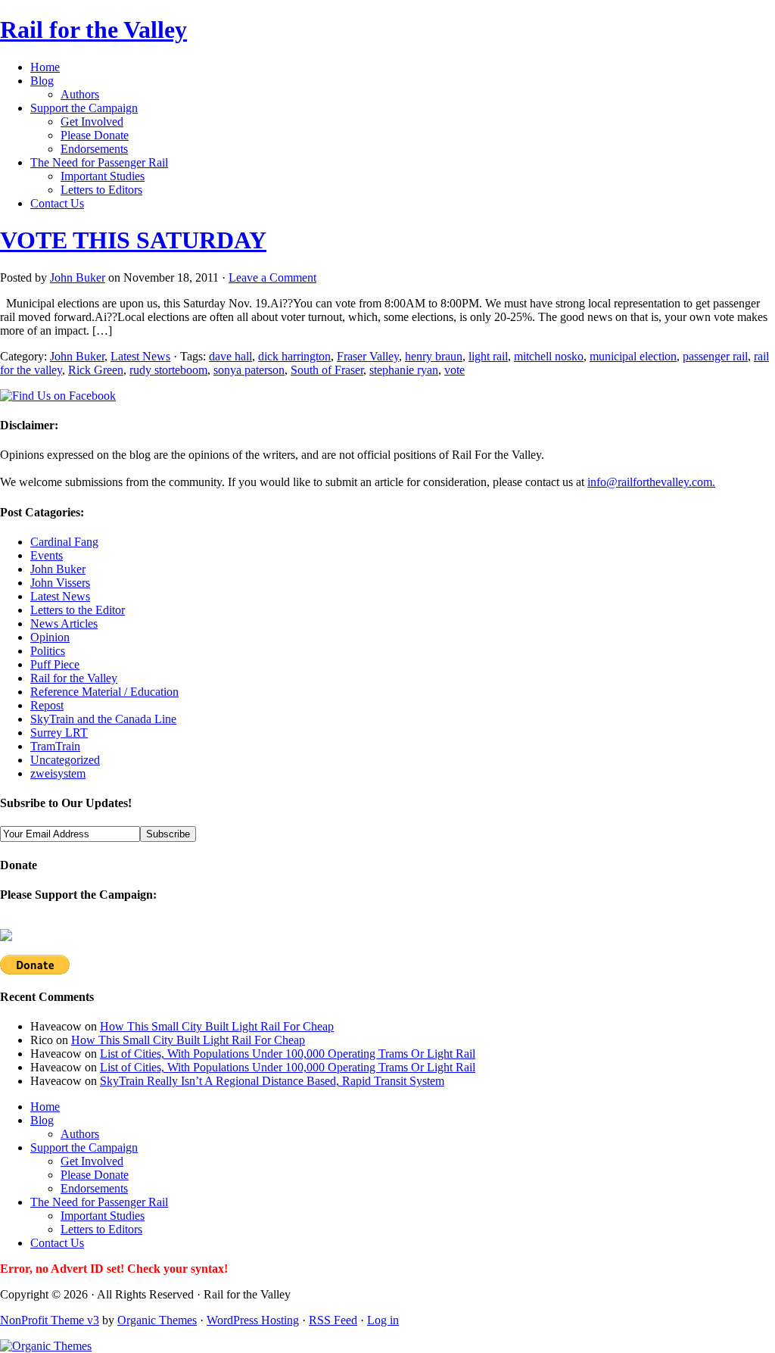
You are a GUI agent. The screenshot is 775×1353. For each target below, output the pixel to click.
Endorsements (94, 148)
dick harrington (294, 356)
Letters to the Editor (77, 609)
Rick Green (95, 369)
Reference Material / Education (104, 691)
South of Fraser (327, 369)
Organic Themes (157, 1320)
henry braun (433, 356)
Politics (47, 650)
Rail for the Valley (93, 29)
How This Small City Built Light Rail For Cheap (217, 1026)
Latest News (140, 356)
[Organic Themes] (46, 1345)
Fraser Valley (368, 356)
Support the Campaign (84, 107)
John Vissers (60, 582)
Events (46, 555)
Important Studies (103, 176)
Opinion (50, 637)
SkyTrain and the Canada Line (103, 718)
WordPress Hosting (253, 1320)
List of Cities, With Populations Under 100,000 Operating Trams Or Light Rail (287, 1053)
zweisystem (58, 773)
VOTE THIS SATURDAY (133, 240)
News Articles (64, 623)
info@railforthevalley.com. (651, 481)
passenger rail (715, 356)
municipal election (633, 356)
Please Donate (95, 135)
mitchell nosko (549, 356)
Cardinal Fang (64, 541)
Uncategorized (65, 759)
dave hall (230, 356)
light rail (488, 356)
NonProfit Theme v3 (49, 1320)
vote (454, 369)
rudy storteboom (168, 369)
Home (45, 67)
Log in (383, 1320)
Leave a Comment (272, 277)
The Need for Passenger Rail (99, 162)
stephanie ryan (403, 369)
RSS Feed (333, 1320)
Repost (47, 705)
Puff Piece (54, 664)
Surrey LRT (59, 732)
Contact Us (57, 203)
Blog (42, 80)
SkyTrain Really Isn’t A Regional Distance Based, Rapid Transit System (272, 1080)
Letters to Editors (101, 189)
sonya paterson (249, 369)
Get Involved (92, 121)
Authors (80, 94)
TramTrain (55, 746)
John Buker (77, 277)
